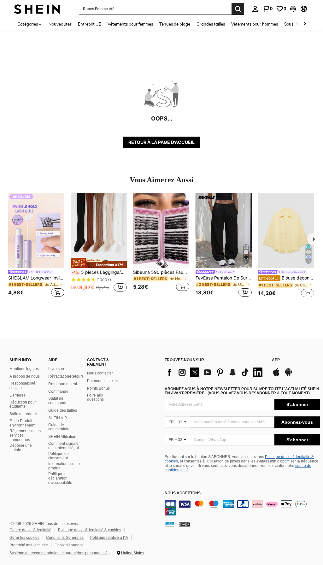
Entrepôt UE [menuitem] (89, 23)
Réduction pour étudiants (22, 404)
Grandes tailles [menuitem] (211, 23)
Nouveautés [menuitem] (60, 23)
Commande (58, 391)
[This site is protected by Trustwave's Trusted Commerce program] (169, 524)
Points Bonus (98, 388)
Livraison (56, 369)
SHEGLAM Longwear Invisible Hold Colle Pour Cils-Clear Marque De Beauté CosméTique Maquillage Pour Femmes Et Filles (36, 277)
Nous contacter (100, 373)
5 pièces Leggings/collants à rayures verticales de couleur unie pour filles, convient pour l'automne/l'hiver (99, 272)
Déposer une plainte (20, 447)
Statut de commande (58, 400)
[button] (293, 9)
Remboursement (62, 384)
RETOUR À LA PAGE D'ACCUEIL (161, 142)
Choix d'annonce (69, 545)
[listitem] (36, 246)
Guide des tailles (62, 410)
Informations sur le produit (64, 466)
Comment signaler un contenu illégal (64, 445)
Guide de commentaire (59, 427)
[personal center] (255, 9)
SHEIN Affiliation (62, 436)
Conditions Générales (65, 537)
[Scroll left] (297, 24)
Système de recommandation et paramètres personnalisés (59, 553)
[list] (215, 372)
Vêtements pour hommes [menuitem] (254, 23)
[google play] (288, 375)
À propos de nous (24, 376)
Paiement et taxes (102, 381)
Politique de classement (58, 455)
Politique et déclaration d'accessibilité (60, 478)
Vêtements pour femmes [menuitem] (130, 23)
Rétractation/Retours (66, 376)
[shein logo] (37, 8)
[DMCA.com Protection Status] (184, 524)
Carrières (17, 395)
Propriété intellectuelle (28, 545)
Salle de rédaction (25, 414)
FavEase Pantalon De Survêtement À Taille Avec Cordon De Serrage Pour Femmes (224, 277)
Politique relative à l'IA (109, 537)
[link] (267, 8)
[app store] (276, 375)
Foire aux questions (95, 397)
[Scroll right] (304, 24)
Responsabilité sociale (22, 385)
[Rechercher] (238, 9)
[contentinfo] (242, 507)
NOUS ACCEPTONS (183, 493)
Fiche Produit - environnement (22, 423)
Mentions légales (24, 369)
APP (276, 360)
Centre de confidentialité (30, 530)
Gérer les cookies (24, 537)
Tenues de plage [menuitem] (174, 23)
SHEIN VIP (57, 418)
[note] (99, 263)
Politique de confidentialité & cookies (89, 530)
